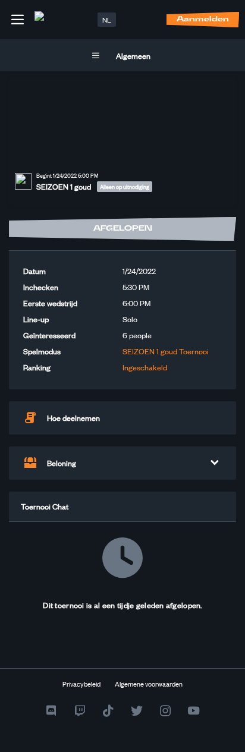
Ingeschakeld (144, 367)
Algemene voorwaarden (149, 683)
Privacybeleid (81, 683)
